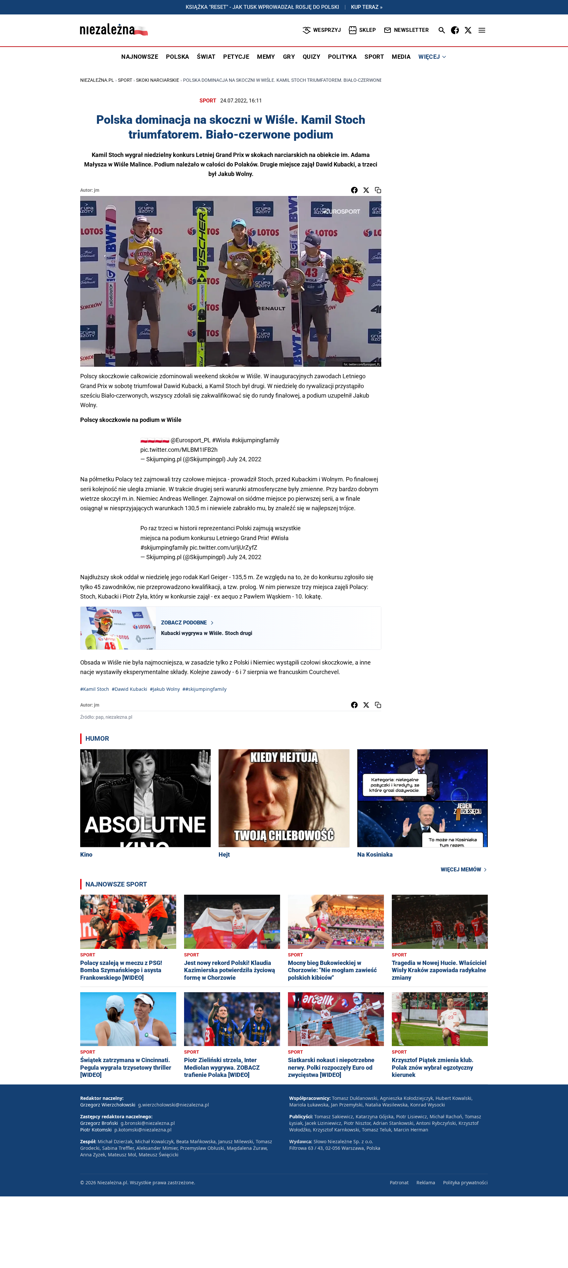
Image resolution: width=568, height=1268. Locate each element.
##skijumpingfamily (204, 689)
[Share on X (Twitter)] (366, 190)
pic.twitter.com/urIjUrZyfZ (223, 547)
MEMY (266, 56)
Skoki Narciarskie (157, 80)
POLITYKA (342, 56)
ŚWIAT (206, 56)
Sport (125, 80)
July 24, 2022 (244, 459)
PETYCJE (236, 56)
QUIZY (311, 56)
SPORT (374, 56)
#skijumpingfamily (255, 440)
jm (96, 190)
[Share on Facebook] (354, 190)
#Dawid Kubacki (129, 689)
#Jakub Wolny (165, 689)
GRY (289, 56)
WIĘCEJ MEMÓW (461, 869)
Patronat (399, 1182)
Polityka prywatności (465, 1182)
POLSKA (177, 56)
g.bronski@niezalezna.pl (148, 1123)
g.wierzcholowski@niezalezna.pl (173, 1105)
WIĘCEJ (429, 56)
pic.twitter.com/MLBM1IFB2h (179, 449)
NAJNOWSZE (139, 56)
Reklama (425, 1182)
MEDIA (401, 56)
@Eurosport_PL (191, 440)
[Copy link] (378, 190)
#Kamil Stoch (94, 689)
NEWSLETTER (411, 30)
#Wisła (221, 440)
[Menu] (482, 30)
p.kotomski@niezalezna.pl (143, 1129)
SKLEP (367, 30)
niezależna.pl (97, 80)
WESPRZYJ (327, 30)
